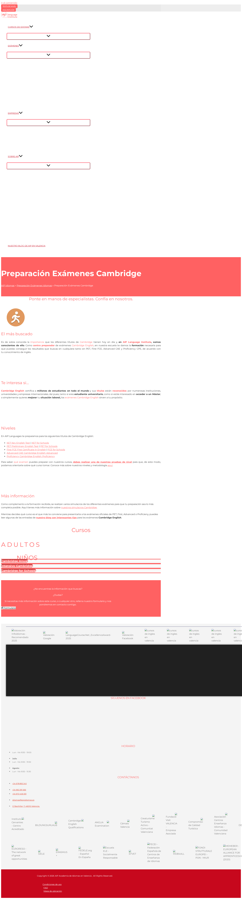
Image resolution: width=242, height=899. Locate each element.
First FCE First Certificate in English (26, 449)
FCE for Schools (56, 449)
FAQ (46, 888)
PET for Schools (48, 446)
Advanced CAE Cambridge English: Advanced (32, 453)
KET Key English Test (18, 443)
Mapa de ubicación (53, 891)
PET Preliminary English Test (23, 446)
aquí (110, 465)
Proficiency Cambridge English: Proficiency (31, 456)
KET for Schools (40, 443)
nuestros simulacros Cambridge (79, 507)
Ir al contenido (9, 2)
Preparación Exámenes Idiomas (34, 285)
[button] (31, 27)
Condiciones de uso (52, 884)
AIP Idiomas (7, 285)
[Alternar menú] (48, 36)
